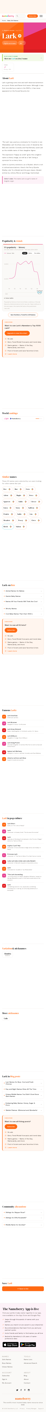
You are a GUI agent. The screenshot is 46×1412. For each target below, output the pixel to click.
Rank (24, 253)
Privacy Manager (31, 1408)
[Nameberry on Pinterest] (25, 1389)
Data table (9, 298)
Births (30, 253)
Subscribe (32, 16)
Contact (27, 1383)
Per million (37, 253)
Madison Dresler (9, 30)
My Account (6, 1383)
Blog (25, 1376)
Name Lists (28, 1359)
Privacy (22, 1408)
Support (41, 1408)
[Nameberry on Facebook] (21, 1389)
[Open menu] (41, 16)
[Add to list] (19, 36)
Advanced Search (30, 1363)
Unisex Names (7, 1367)
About (26, 1379)
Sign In (4, 1379)
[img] (23, 273)
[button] (23, 1288)
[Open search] (20, 16)
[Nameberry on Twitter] (17, 1389)
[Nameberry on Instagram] (29, 1389)
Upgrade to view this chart (17, 333)
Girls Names (6, 1359)
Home (4, 20)
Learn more (12, 354)
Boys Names (6, 1363)
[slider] (38, 292)
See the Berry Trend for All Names (23, 315)
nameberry (23, 1398)
